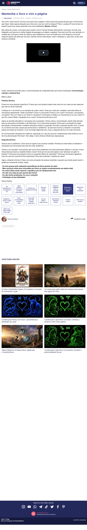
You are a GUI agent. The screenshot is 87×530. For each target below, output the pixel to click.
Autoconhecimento (13, 9)
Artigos (4, 9)
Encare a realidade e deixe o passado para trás (55, 189)
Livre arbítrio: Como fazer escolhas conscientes (19, 189)
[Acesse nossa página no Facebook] (58, 507)
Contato (76, 520)
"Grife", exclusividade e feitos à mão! (19, 200)
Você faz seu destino (80, 200)
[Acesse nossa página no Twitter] (52, 507)
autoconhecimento (8, 226)
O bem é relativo (67, 200)
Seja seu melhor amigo (43, 189)
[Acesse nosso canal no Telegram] (40, 507)
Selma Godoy (8, 18)
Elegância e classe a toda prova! (7, 200)
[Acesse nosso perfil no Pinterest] (63, 507)
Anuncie (83, 520)
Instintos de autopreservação (31, 189)
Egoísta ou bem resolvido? (80, 189)
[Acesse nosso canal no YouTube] (29, 507)
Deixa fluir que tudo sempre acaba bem (31, 200)
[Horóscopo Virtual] (23, 3)
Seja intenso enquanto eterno (55, 200)
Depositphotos (19, 521)
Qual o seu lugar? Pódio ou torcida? (7, 210)
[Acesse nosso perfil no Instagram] (23, 507)
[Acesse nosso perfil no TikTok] (46, 507)
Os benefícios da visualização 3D (7, 189)
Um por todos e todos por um (43, 200)
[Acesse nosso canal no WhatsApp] (35, 507)
